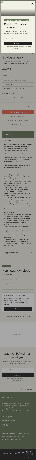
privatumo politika (23, 46)
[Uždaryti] (32, 3)
